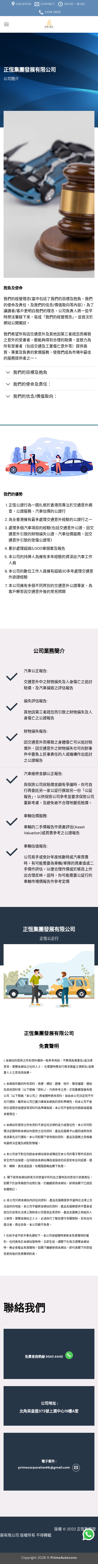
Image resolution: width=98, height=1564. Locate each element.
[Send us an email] (76, 1468)
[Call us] (69, 1355)
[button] (6, 24)
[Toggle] (8, 373)
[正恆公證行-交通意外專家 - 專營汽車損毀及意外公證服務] (49, 24)
